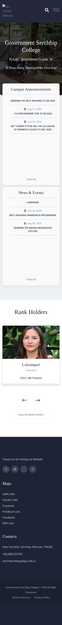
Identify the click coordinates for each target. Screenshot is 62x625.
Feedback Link (11, 511)
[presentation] (24, 400)
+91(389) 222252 (12, 554)
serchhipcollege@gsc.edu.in (19, 561)
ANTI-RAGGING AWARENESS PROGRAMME (32, 249)
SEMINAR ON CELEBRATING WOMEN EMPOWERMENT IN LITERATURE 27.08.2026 (32, 105)
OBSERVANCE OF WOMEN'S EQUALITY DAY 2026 (33, 207)
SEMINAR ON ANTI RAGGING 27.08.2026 (32, 137)
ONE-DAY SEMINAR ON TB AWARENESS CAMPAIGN (33, 235)
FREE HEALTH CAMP (33, 221)
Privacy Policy (42, 597)
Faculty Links (10, 500)
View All (31, 179)
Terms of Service (21, 597)
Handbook (8, 517)
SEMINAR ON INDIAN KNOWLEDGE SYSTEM (33, 264)
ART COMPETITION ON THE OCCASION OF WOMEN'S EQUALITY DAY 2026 (33, 164)
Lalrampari (31, 365)
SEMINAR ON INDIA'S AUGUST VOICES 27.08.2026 (33, 123)
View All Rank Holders (31, 414)
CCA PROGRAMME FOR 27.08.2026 (33, 149)
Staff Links (8, 494)
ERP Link (8, 523)
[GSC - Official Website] (10, 11)
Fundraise (8, 505)
